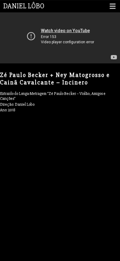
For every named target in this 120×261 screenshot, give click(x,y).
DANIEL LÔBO (23, 6)
